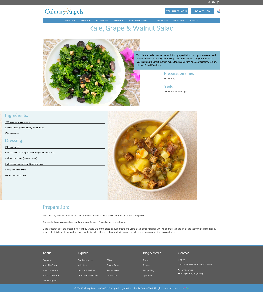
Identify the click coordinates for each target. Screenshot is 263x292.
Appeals (84, 20)
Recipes (117, 20)
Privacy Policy (113, 265)
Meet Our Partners (51, 270)
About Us (69, 20)
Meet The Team (50, 265)
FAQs (109, 260)
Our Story (47, 260)
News (145, 260)
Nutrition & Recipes (86, 270)
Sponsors (147, 275)
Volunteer (82, 265)
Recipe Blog (148, 270)
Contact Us (112, 275)
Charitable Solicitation (88, 275)
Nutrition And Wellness (139, 20)
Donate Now (202, 11)
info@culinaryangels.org (192, 273)
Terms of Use (113, 270)
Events (195, 20)
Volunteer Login (176, 11)
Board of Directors (51, 275)
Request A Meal (102, 20)
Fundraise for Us (85, 260)
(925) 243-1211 (188, 270)
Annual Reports (50, 280)
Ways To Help (178, 20)
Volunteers (162, 20)
